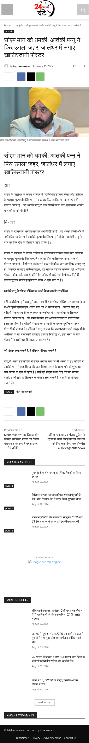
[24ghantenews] (7, 66)
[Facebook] (21, 76)
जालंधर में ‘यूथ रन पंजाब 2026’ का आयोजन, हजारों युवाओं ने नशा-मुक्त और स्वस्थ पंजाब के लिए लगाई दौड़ (57, 638)
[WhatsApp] (40, 76)
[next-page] (13, 539)
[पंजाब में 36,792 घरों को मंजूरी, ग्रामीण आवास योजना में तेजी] (16, 686)
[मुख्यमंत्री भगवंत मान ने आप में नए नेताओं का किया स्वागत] (16, 479)
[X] (31, 76)
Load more (43, 702)
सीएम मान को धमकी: (24, 391)
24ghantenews (21, 65)
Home (7, 25)
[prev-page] (6, 539)
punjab (19, 25)
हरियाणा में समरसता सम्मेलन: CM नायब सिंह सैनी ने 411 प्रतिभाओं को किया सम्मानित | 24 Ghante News (57, 614)
